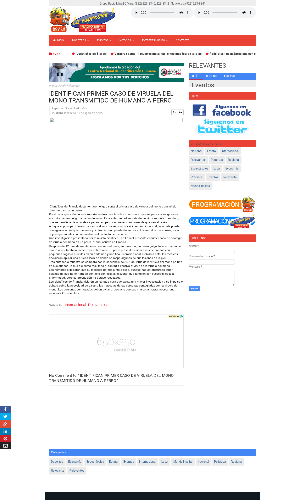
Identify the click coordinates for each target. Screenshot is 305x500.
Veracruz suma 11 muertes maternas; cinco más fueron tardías (154, 53)
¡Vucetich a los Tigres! (87, 53)
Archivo (229, 76)
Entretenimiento (154, 40)
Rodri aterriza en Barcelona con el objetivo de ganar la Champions (251, 53)
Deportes (217, 159)
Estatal (211, 151)
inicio (60, 40)
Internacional (57, 85)
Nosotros (79, 40)
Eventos (103, 40)
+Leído (196, 76)
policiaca (197, 177)
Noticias (126, 40)
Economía (232, 168)
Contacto (182, 40)
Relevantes (73, 85)
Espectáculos (199, 168)
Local (217, 168)
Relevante (230, 177)
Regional (233, 159)
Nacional (196, 151)
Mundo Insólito (200, 186)
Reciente (212, 76)
